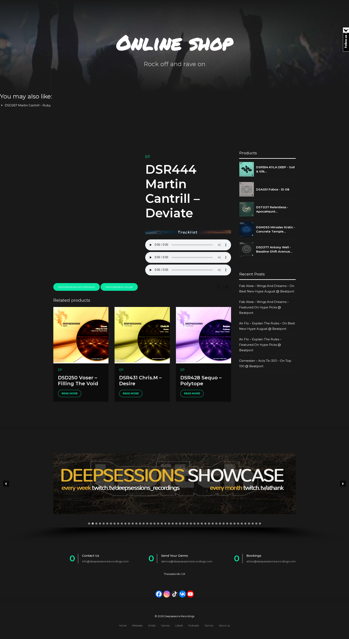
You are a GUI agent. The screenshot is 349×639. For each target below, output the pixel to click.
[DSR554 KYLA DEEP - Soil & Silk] (246, 169)
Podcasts (193, 625)
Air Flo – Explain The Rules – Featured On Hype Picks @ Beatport (260, 344)
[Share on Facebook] (218, 287)
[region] (174, 491)
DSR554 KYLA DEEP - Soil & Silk (275, 169)
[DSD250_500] (80, 335)
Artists (152, 625)
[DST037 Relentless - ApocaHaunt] (246, 209)
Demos (209, 625)
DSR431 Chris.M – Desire (140, 380)
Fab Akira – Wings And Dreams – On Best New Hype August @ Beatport (266, 288)
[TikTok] (174, 594)
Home (123, 625)
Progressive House (119, 287)
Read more (70, 393)
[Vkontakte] (182, 594)
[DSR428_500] (203, 335)
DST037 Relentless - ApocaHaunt (272, 209)
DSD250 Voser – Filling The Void (78, 380)
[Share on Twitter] (226, 287)
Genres (165, 625)
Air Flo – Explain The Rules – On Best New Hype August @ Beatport (267, 326)
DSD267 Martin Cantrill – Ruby (28, 105)
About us (224, 625)
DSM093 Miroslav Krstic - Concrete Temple (275, 229)
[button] (6, 484)
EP (147, 156)
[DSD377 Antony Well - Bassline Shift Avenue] (246, 249)
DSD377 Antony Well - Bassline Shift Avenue (273, 249)
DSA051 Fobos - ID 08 (272, 189)
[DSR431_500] (142, 335)
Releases (137, 625)
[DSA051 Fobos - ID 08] (246, 189)
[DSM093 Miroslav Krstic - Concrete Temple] (246, 229)
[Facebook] (158, 594)
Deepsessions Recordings (76, 287)
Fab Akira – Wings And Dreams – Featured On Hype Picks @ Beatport (264, 307)
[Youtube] (190, 594)
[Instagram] (166, 594)
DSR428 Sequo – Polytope (201, 380)
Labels (179, 625)
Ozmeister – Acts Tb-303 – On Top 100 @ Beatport (265, 363)
